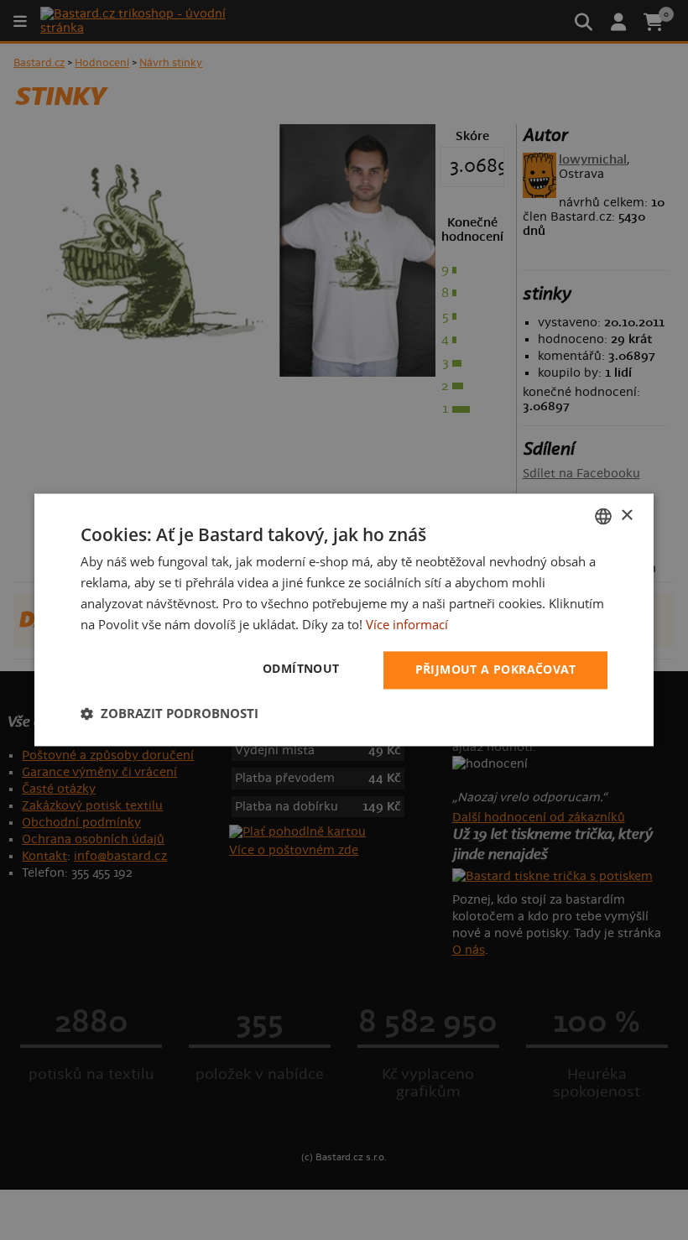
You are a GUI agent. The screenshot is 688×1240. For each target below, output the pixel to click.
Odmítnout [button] (301, 669)
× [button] (626, 515)
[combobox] (603, 516)
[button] (169, 714)
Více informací (407, 624)
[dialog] (344, 619)
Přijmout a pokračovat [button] (495, 670)
